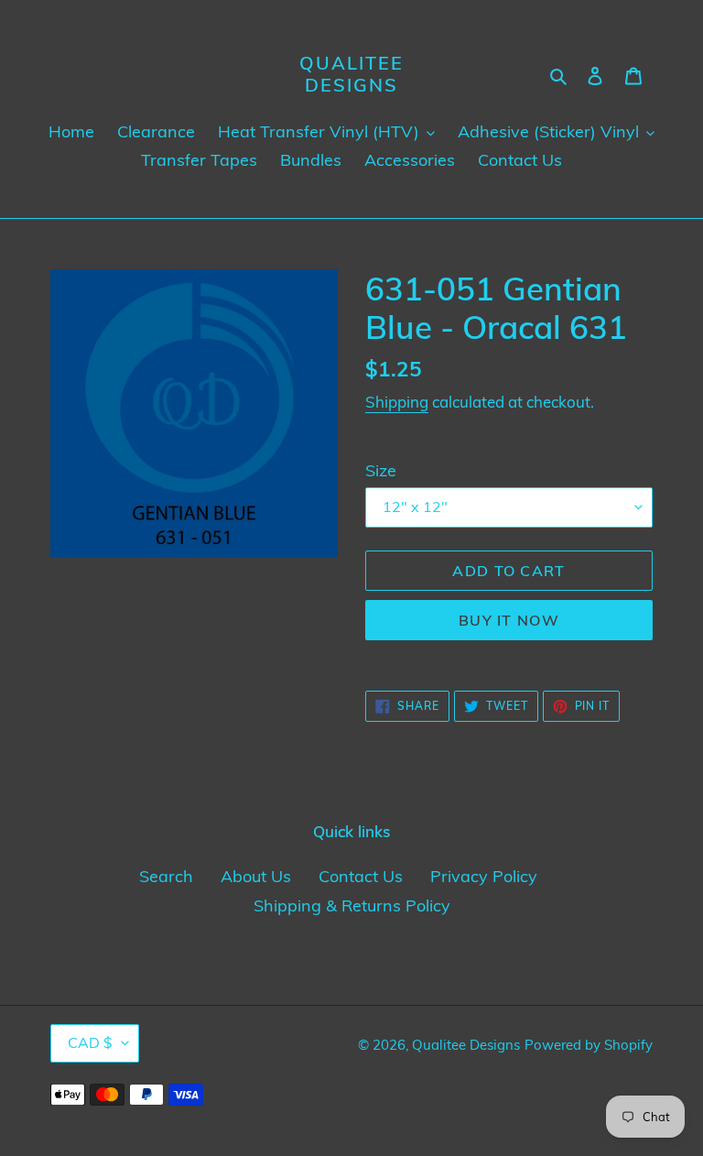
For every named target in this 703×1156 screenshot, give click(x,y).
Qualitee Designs (351, 74)
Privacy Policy (483, 876)
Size (380, 470)
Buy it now (509, 620)
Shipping (396, 401)
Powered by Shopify (589, 1044)
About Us (256, 876)
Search (166, 876)
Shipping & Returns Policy (352, 905)
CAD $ (90, 1042)
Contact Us (361, 876)
